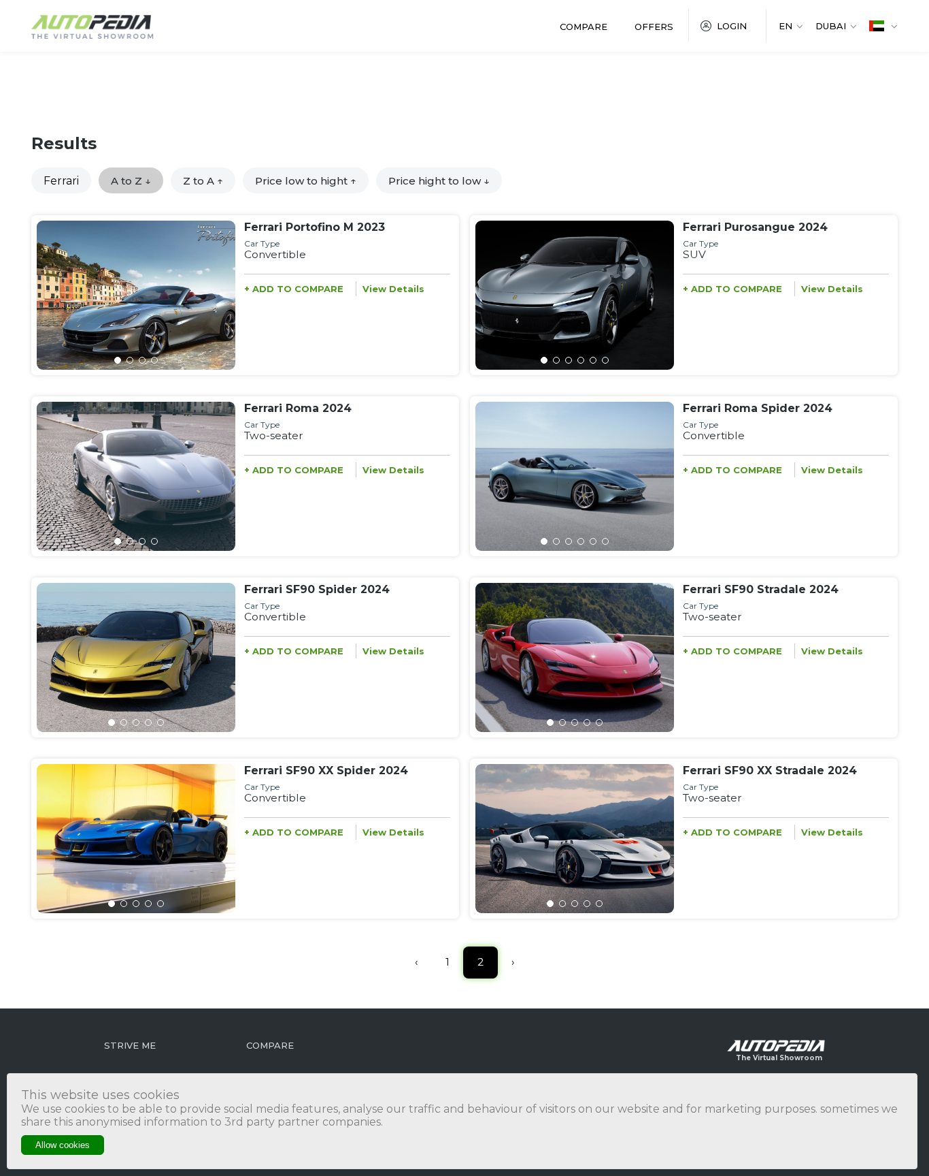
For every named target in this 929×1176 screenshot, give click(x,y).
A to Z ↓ (131, 180)
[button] (117, 360)
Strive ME (130, 1045)
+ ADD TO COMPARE (293, 288)
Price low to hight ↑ (305, 180)
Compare (583, 26)
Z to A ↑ (203, 180)
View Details (393, 288)
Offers (654, 26)
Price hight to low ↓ (439, 180)
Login (732, 25)
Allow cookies (62, 1145)
